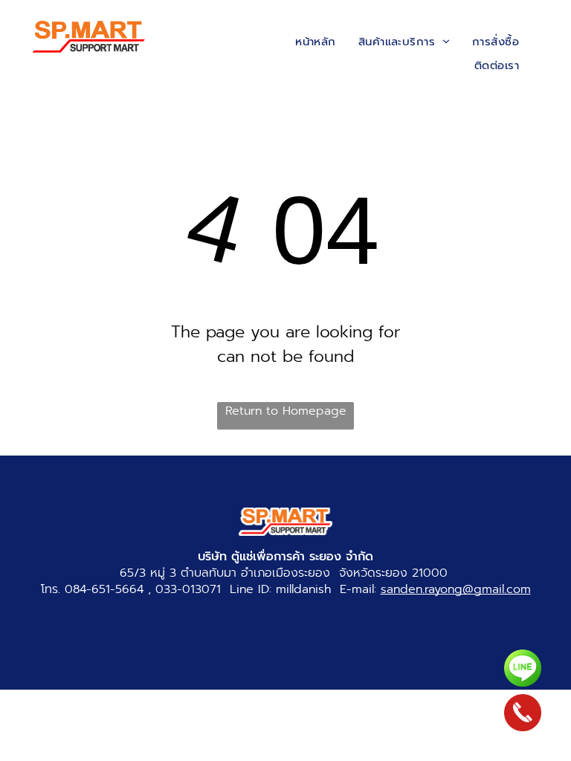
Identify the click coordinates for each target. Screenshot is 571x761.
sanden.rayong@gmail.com (456, 589)
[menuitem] (315, 42)
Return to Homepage (285, 411)
